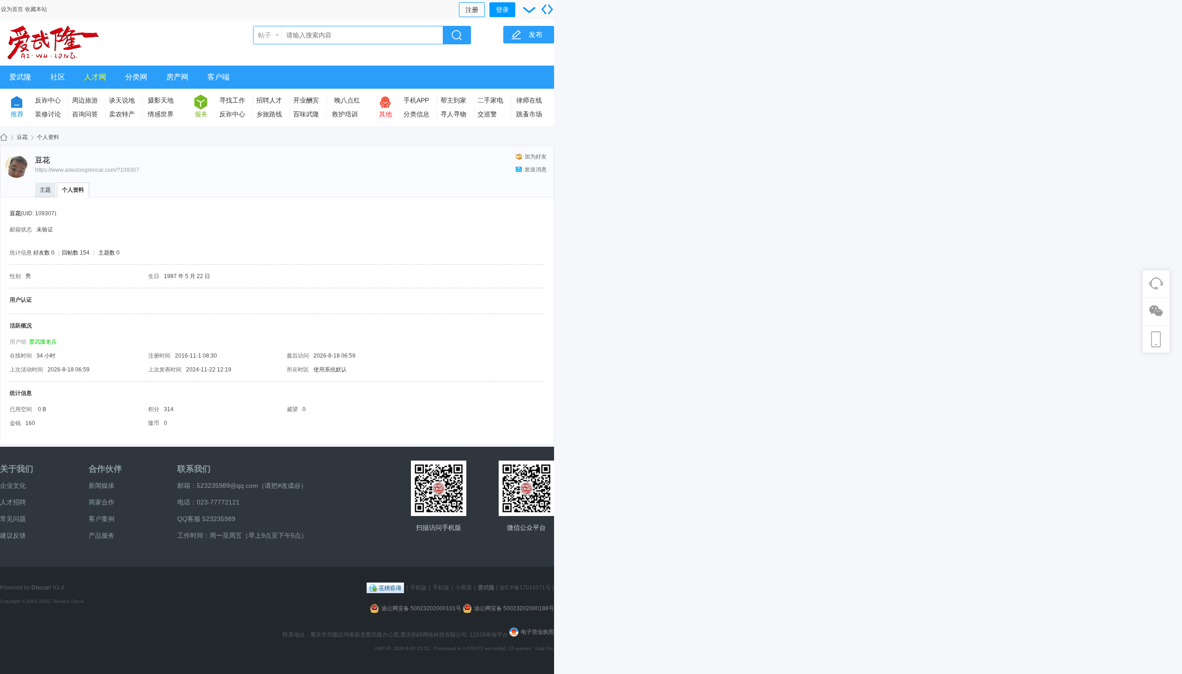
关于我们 (16, 469)
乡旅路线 (269, 114)
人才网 (95, 77)
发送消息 (536, 169)
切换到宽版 (547, 9)
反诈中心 (48, 100)
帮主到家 (453, 100)
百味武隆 (306, 114)
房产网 (177, 77)
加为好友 (536, 156)
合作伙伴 (105, 469)
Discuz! (41, 587)
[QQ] (385, 587)
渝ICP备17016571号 (525, 587)
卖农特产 (122, 114)
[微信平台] (526, 488)
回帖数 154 (76, 252)
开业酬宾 (306, 100)
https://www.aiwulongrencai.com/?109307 (87, 170)
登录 (502, 9)
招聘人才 (269, 100)
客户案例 (102, 518)
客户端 (218, 77)
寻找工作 (232, 100)
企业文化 (13, 485)
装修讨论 (48, 114)
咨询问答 (85, 114)
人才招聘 (13, 502)
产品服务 (102, 535)
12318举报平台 (489, 634)
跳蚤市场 (529, 114)
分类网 (136, 77)
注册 (471, 9)
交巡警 (487, 114)
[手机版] (438, 488)
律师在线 (529, 100)
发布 (536, 34)
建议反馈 (13, 535)
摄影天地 (161, 100)
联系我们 (194, 469)
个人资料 (73, 190)
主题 (45, 190)
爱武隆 (20, 77)
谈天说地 (122, 100)
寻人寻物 (453, 114)
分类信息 (416, 114)
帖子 (264, 35)
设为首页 (12, 9)
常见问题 (13, 518)
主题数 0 (109, 252)
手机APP (416, 100)
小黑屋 (463, 587)
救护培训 (345, 114)
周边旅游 (85, 100)
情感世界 (161, 114)
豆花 (22, 137)
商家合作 (102, 502)
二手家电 (490, 100)
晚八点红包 (347, 102)
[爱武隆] (53, 60)
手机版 (418, 587)
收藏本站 (36, 9)
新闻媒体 (102, 485)
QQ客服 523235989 (206, 518)
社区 (57, 77)
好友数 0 (43, 252)
